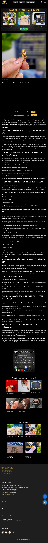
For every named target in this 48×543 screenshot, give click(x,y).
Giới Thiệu (4, 506)
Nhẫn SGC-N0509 (10, 393)
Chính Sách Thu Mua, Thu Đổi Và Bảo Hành (12, 521)
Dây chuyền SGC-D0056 (35, 392)
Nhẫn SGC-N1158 (10, 411)
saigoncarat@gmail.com (10, 492)
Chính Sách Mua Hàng (7, 519)
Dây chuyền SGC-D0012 (35, 410)
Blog (3, 510)
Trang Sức (4, 505)
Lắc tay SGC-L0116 (22, 411)
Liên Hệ (3, 508)
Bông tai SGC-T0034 (22, 393)
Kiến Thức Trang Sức (6, 79)
